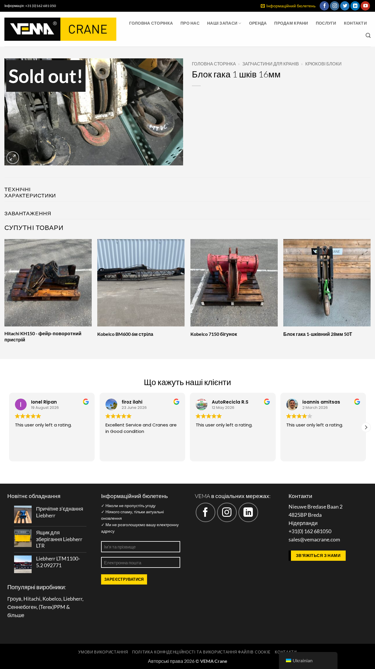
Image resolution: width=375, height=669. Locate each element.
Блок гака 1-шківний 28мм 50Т (317, 334)
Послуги (326, 23)
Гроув (14, 599)
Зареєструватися (124, 579)
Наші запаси (222, 23)
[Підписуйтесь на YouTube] (365, 6)
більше (15, 615)
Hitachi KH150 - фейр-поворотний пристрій (42, 336)
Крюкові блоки (323, 63)
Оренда (258, 23)
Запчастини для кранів (270, 63)
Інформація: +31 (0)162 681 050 (30, 6)
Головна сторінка (151, 23)
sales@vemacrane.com (314, 539)
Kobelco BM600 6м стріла (125, 334)
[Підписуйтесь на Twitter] (345, 6)
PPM (59, 607)
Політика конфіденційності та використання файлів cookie (201, 652)
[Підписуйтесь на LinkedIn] (355, 6)
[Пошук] (368, 35)
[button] (288, 6)
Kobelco (51, 599)
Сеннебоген (22, 607)
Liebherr (72, 599)
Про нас (190, 23)
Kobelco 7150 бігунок (213, 334)
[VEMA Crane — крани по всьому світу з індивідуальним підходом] (60, 29)
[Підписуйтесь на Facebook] (324, 6)
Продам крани (291, 23)
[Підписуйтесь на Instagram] (334, 6)
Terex (46, 607)
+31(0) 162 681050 (310, 531)
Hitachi (31, 599)
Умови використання (103, 652)
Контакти (355, 23)
